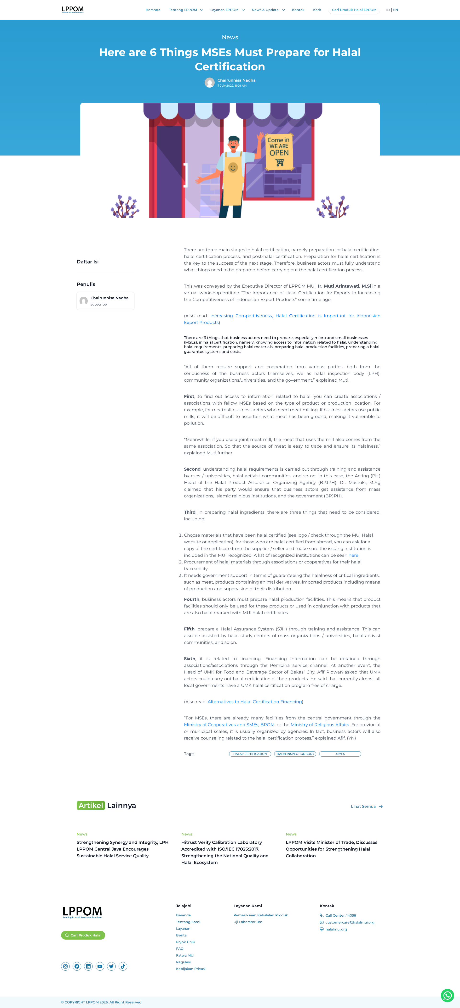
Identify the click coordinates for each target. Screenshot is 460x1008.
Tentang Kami (188, 922)
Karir (317, 10)
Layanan (183, 928)
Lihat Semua (363, 806)
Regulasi (183, 962)
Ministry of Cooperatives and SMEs (221, 724)
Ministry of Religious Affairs (320, 724)
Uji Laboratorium (248, 922)
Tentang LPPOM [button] (183, 10)
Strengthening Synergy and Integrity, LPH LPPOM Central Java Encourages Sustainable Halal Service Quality (123, 849)
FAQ (180, 949)
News (82, 834)
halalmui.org (336, 929)
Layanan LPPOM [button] (224, 10)
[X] (111, 966)
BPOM (267, 724)
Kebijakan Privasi (191, 969)
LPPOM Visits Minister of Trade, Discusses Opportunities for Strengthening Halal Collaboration (331, 849)
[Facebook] (77, 966)
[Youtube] (100, 966)
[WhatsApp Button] (447, 995)
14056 (351, 915)
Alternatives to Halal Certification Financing (255, 701)
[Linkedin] (88, 966)
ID (388, 10)
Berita (181, 935)
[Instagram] (65, 966)
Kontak (298, 10)
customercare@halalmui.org (350, 922)
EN (395, 10)
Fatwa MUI (185, 955)
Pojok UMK (185, 942)
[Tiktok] (123, 966)
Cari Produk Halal (86, 935)
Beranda (153, 10)
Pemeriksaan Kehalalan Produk (261, 915)
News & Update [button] (266, 10)
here (353, 555)
